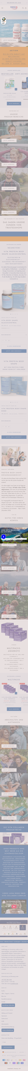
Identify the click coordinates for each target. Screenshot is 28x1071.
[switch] (3, 23)
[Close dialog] (27, 528)
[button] (3, 536)
